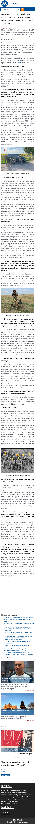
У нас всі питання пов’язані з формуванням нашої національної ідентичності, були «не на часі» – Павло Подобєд (19, 628)
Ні (4, 772)
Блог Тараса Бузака (26, 754)
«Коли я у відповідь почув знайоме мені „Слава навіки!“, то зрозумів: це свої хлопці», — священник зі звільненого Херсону (18, 637)
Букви (19, 63)
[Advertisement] (17, 596)
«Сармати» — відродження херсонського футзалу (18, 617)
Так (4, 769)
